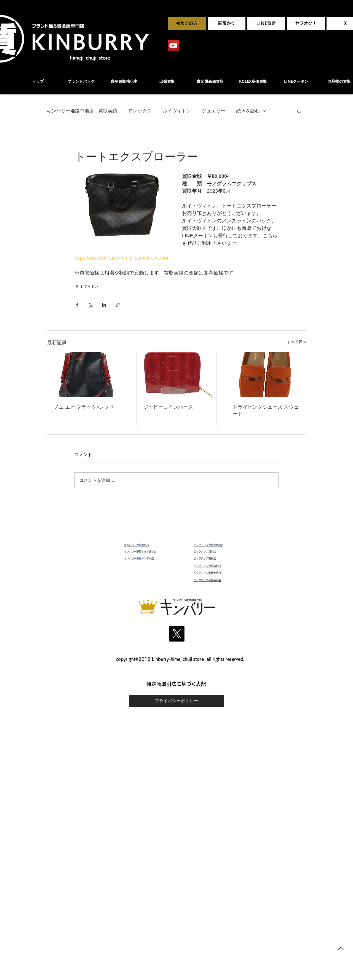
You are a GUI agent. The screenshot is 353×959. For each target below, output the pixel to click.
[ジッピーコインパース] (176, 374)
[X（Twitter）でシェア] (90, 305)
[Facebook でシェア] (77, 305)
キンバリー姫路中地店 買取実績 (82, 111)
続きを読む (248, 111)
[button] (299, 111)
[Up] (340, 948)
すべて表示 (296, 342)
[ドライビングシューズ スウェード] (266, 374)
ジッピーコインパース (168, 406)
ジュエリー (213, 111)
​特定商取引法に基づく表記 (176, 683)
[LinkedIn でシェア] (104, 305)
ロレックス (140, 111)
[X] (176, 634)
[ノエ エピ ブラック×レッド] (87, 374)
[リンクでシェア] (117, 305)
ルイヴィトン (177, 111)
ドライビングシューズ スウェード (266, 410)
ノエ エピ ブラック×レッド (84, 406)
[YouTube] (173, 45)
